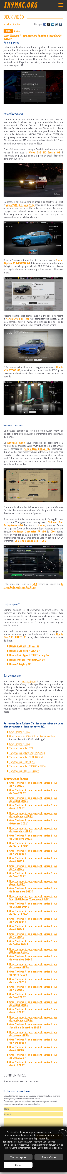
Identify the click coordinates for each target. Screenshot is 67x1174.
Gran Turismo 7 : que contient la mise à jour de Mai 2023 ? (33, 867)
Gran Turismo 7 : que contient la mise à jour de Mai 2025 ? (33, 988)
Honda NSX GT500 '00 (37, 448)
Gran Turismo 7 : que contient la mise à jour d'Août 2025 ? (33, 1011)
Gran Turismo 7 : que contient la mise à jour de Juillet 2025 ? (33, 1003)
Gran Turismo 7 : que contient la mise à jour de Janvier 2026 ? (33, 1033)
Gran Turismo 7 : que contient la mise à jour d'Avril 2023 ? (33, 860)
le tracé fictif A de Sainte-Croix (33, 585)
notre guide (29, 681)
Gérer (18, 1164)
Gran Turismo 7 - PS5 (19, 731)
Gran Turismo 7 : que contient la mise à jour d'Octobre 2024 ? (33, 950)
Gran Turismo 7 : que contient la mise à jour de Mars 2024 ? (33, 920)
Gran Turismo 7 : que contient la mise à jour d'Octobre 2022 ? (33, 822)
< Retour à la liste (12, 24)
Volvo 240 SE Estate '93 (44, 152)
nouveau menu (16, 442)
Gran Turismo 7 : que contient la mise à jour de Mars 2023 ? (33, 852)
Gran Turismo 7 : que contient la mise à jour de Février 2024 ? (33, 913)
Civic (53, 531)
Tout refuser (48, 1157)
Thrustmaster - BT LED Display (24, 770)
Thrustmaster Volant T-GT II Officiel (26, 757)
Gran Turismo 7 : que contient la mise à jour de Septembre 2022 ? (33, 814)
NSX (35, 583)
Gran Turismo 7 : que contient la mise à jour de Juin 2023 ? (33, 875)
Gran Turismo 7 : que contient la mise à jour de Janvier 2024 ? (33, 905)
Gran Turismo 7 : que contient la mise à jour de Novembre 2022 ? (33, 829)
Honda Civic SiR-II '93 (17, 318)
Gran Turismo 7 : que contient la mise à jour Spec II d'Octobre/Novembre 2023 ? (33, 897)
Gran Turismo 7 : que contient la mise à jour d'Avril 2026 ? (33, 1049)
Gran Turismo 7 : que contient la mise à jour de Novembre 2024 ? (33, 958)
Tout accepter (18, 1157)
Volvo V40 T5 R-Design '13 (20, 204)
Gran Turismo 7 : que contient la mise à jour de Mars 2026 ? (33, 1041)
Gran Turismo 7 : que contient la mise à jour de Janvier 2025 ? (33, 965)
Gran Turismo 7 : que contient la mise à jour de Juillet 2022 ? (33, 799)
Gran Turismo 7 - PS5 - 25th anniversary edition (32, 736)
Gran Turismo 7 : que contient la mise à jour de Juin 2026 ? (33, 1056)
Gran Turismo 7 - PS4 (19, 743)
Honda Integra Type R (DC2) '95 (27, 659)
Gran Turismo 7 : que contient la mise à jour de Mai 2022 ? (33, 784)
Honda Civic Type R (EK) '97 (24, 650)
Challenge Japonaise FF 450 (30, 540)
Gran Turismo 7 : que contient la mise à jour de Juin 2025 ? (33, 996)
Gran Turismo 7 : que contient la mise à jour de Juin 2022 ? (33, 792)
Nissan (41, 525)
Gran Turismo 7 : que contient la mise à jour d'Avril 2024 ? (33, 928)
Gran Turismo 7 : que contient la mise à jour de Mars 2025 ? (33, 981)
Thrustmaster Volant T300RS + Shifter (27, 766)
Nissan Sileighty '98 (20, 664)
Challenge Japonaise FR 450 (29, 531)
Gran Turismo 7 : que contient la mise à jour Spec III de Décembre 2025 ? (33, 1026)
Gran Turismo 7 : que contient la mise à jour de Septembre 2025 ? (33, 1018)
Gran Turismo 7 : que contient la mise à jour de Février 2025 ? (33, 973)
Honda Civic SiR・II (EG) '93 (24, 645)
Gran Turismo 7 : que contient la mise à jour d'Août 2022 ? (33, 807)
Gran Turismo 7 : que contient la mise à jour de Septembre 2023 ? (33, 890)
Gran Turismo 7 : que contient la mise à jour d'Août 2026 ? (33, 1064)
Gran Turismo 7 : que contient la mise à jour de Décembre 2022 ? (33, 837)
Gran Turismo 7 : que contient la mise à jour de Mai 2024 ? (33, 935)
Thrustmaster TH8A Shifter (22, 761)
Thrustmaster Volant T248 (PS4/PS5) (27, 752)
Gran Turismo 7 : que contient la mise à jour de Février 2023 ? (33, 845)
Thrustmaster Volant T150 (21, 748)
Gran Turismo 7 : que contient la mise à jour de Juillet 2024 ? (33, 943)
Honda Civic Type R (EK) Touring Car (29, 655)
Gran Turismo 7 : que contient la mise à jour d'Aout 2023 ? (33, 882)
